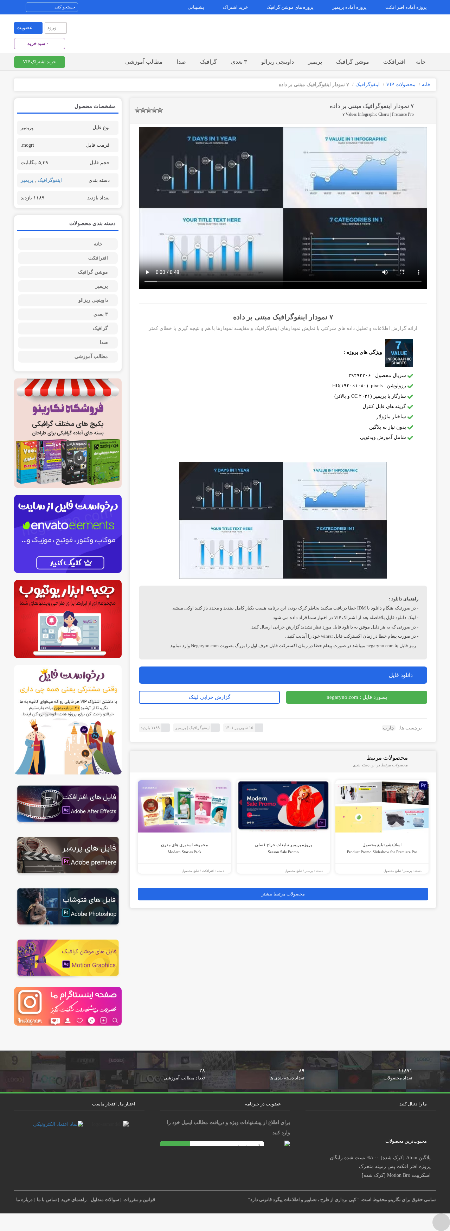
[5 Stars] (160, 110)
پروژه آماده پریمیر (349, 7)
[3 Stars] (149, 110)
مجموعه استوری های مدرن (184, 848)
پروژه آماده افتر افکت (406, 7)
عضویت (24, 27)
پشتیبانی (196, 7)
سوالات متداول (105, 1199)
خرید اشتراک (235, 7)
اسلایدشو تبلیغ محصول (382, 848)
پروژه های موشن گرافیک (290, 7)
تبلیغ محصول (190, 871)
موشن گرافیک (352, 62)
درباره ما (24, 1199)
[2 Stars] (143, 110)
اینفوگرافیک (367, 84)
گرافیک (208, 62)
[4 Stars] (154, 110)
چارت (388, 728)
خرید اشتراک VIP (39, 61)
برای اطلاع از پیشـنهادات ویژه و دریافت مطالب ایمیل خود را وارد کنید (228, 1127)
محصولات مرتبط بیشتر (283, 894)
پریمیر (315, 62)
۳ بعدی (239, 62)
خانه (421, 62)
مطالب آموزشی (144, 62)
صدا (181, 62)
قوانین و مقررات (139, 1199)
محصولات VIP (401, 84)
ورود (52, 27)
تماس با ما (47, 1199)
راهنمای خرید (73, 1199)
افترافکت (394, 62)
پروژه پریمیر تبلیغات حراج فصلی (283, 848)
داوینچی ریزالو (277, 62)
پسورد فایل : (357, 697)
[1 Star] (137, 110)
